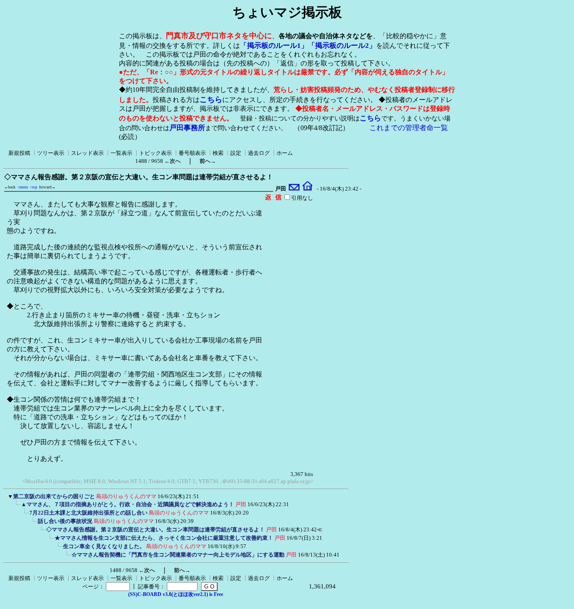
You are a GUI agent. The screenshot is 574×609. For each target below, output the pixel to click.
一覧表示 (121, 153)
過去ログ (259, 153)
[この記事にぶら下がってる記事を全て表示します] (17, 507)
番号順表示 (192, 153)
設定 (235, 153)
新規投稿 (19, 153)
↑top (33, 187)
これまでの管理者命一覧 (408, 128)
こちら (211, 99)
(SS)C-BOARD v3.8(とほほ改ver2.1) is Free (175, 594)
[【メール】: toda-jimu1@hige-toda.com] (294, 189)
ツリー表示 (50, 153)
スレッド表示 (87, 153)
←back (10, 187)
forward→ (47, 187)
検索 (218, 153)
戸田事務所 (187, 128)
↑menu (22, 187)
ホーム (284, 153)
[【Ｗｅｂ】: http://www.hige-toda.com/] (307, 189)
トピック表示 (155, 153)
